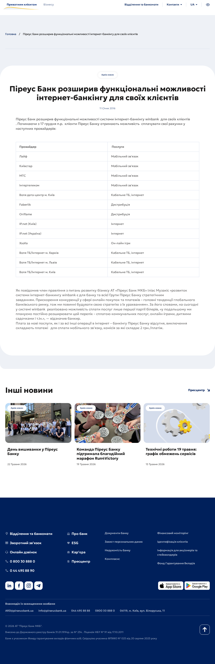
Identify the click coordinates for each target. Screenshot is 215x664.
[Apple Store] (170, 585)
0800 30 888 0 (105, 610)
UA (192, 4)
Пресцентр (196, 390)
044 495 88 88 (80, 610)
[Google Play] (197, 585)
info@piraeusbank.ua (52, 610)
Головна (10, 34)
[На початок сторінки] (205, 630)
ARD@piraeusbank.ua (19, 610)
